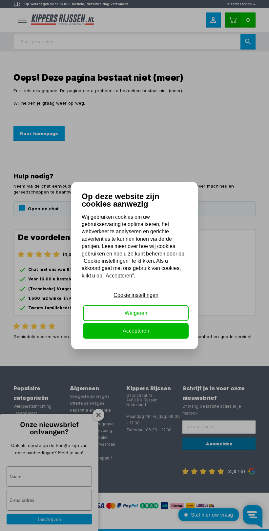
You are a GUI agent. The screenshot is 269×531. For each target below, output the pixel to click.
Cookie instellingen (136, 295)
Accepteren (136, 331)
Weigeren (136, 313)
